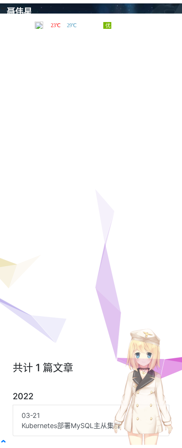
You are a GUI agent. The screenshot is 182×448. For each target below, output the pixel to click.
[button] (3, 441)
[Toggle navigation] (169, 12)
